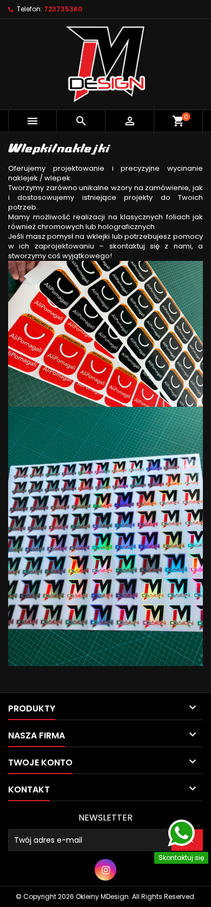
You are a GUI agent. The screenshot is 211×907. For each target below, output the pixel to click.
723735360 (63, 9)
